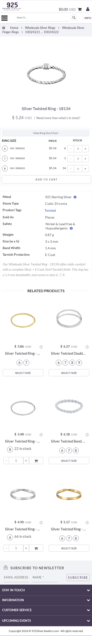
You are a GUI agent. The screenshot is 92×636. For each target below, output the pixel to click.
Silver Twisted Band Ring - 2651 (69, 441)
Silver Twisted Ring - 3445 (69, 529)
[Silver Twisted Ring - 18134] (46, 100)
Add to (36, 460)
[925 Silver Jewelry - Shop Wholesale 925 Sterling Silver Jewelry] (11, 6)
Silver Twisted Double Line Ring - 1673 (69, 353)
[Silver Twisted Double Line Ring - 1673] (69, 318)
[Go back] (3, 28)
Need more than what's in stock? (58, 118)
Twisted (50, 210)
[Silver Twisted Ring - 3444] (23, 494)
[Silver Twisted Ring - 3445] (69, 494)
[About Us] (88, 17)
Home (14, 28)
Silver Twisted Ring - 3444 (23, 529)
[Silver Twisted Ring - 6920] (23, 318)
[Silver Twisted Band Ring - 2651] (69, 406)
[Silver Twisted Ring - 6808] (23, 406)
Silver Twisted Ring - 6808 (23, 441)
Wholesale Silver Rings (40, 28)
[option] (46, 71)
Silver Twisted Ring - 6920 (23, 353)
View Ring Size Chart (45, 133)
